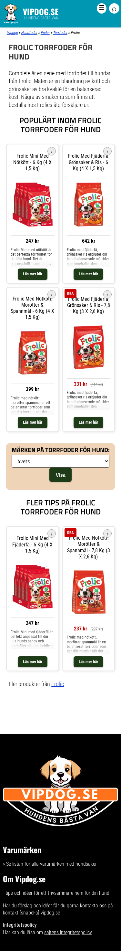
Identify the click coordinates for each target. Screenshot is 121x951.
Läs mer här (32, 273)
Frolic (57, 684)
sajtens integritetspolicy (68, 932)
